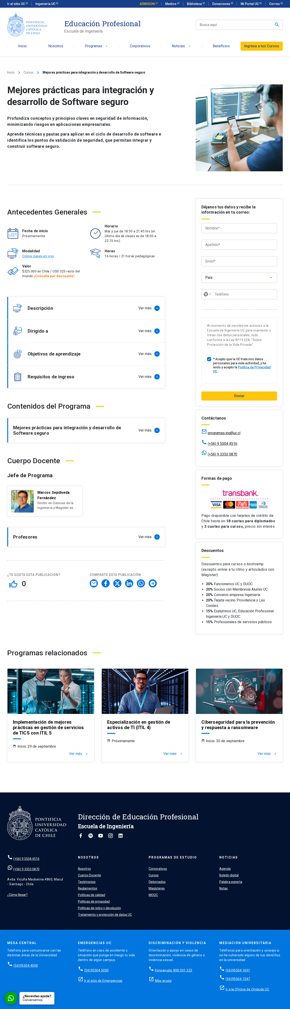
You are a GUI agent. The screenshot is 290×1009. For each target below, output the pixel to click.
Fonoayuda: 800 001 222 (173, 970)
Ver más (79, 754)
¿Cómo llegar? (17, 895)
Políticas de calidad (91, 895)
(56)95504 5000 (96, 970)
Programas (97, 46)
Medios (171, 4)
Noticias (181, 46)
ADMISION (147, 4)
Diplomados (157, 882)
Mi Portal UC (250, 4)
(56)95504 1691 (238, 970)
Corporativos (140, 46)
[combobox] (207, 294)
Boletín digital (229, 875)
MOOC (153, 895)
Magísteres (157, 888)
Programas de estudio (173, 857)
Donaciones (221, 4)
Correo (274, 4)
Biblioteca (195, 4)
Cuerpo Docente (89, 875)
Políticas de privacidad (94, 901)
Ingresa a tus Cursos (261, 46)
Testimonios (87, 882)
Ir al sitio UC (16, 4)
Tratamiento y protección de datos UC (105, 914)
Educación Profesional (102, 23)
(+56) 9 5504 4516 (222, 443)
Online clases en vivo (38, 256)
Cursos (29, 72)
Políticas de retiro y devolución (99, 908)
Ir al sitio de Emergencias (103, 981)
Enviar (239, 396)
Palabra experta (230, 882)
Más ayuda (163, 981)
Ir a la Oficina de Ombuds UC (247, 989)
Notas (223, 888)
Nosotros (55, 46)
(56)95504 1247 (238, 978)
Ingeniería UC (45, 4)
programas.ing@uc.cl (224, 433)
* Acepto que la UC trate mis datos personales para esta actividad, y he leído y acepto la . (242, 365)
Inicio (22, 46)
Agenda (225, 869)
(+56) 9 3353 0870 (222, 454)
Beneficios (221, 46)
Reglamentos (87, 888)
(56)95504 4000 (26, 965)
